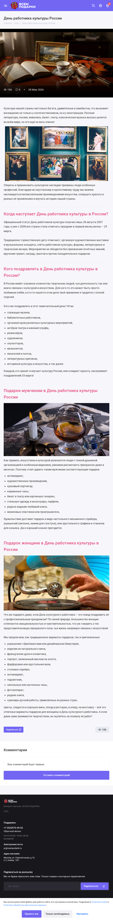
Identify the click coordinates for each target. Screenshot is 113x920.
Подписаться (91, 886)
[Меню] (5, 5)
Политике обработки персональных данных (25, 905)
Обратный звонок (12, 831)
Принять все (32, 913)
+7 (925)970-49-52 (13, 828)
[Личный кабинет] (100, 5)
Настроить (82, 913)
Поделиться (12, 729)
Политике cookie (99, 902)
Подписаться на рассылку (18, 872)
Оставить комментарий (56, 775)
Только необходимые (57, 913)
